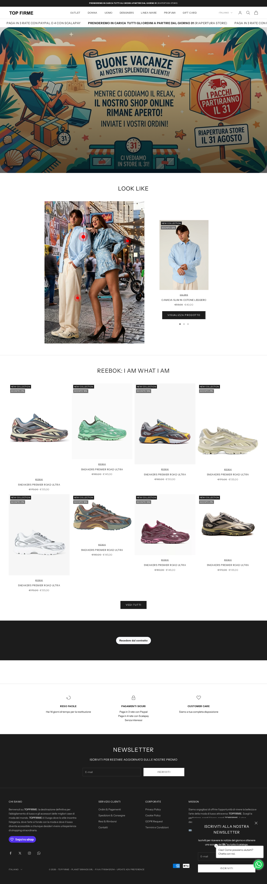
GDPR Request (154, 821)
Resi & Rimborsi (107, 821)
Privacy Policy (153, 809)
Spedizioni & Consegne (111, 815)
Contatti (103, 827)
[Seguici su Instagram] (29, 853)
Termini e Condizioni (157, 827)
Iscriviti (226, 868)
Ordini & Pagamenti (109, 809)
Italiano (224, 12)
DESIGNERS (127, 12)
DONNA (92, 12)
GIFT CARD (190, 12)
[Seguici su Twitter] (20, 853)
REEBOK (39, 479)
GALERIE (184, 295)
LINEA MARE (149, 12)
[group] (133, 100)
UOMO (108, 12)
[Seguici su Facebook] (10, 853)
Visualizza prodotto (183, 315)
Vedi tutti (133, 604)
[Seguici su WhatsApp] (39, 853)
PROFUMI (170, 12)
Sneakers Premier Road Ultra (39, 484)
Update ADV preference (131, 869)
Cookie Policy (153, 815)
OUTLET (75, 12)
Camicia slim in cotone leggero (183, 299)
